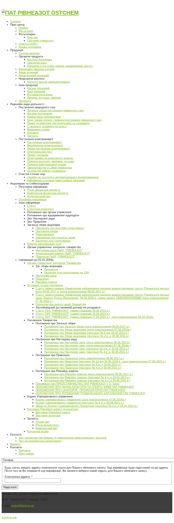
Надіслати (10, 487)
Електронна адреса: (18, 476)
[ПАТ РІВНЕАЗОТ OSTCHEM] (40, 13)
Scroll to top (9, 517)
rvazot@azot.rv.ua (22, 505)
